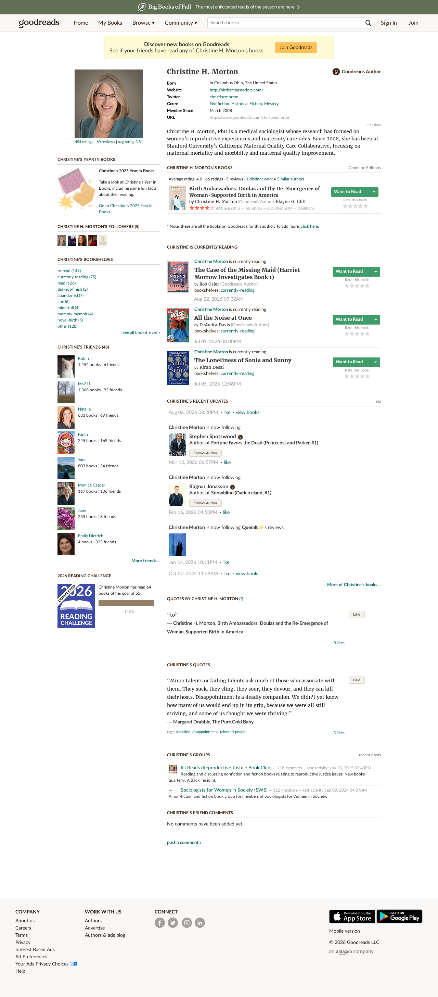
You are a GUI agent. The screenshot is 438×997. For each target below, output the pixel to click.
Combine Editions (365, 168)
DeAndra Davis (214, 324)
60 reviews (105, 142)
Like (356, 614)
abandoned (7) (70, 295)
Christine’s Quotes (188, 665)
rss (378, 401)
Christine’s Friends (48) (83, 347)
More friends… (145, 561)
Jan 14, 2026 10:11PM (193, 562)
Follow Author (205, 453)
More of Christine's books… (354, 585)
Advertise (95, 928)
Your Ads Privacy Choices (42, 964)
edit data (373, 125)
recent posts (370, 755)
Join (413, 23)
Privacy (22, 942)
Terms (21, 935)
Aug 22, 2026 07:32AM (219, 299)
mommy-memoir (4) (75, 314)
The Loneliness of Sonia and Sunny (242, 360)
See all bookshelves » (141, 332)
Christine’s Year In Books (86, 159)
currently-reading (238, 290)
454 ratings (84, 142)
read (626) (66, 283)
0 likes (339, 643)
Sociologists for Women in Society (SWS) (224, 790)
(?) (241, 599)
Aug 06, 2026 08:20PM (193, 412)
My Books (110, 23)
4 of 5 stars (360, 206)
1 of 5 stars (345, 206)
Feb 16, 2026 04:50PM (193, 512)
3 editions (306, 208)
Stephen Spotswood (212, 436)
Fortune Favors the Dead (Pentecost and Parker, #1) (264, 443)
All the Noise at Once (223, 318)
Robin (83, 358)
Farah (83, 434)
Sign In (389, 23)
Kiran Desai (211, 367)
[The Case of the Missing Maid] (178, 292)
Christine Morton (211, 262)
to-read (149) (69, 271)
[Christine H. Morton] (109, 137)
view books (247, 412)
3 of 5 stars (355, 206)
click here (309, 226)
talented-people (233, 732)
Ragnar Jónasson (208, 486)
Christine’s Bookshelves (85, 259)
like (226, 412)
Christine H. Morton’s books (200, 168)
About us (25, 921)
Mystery (271, 104)
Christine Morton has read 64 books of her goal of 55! (125, 590)
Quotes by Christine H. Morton (202, 599)
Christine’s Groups (188, 755)
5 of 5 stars (365, 206)
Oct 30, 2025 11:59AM (193, 573)
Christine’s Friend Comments (200, 813)
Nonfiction (219, 104)
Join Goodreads (296, 47)
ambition (183, 732)
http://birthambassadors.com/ (236, 90)
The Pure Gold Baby (233, 722)
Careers (23, 928)
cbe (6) (63, 302)
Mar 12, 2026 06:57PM (193, 462)
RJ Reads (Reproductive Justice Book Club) (226, 768)
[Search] (368, 23)
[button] (143, 22)
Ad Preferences (31, 957)
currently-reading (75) (76, 277)
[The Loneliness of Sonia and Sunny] (178, 383)
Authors (93, 921)
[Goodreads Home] (39, 22)
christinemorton (224, 97)
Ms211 (84, 384)
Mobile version (344, 931)
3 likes (339, 733)
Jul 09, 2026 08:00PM (217, 341)
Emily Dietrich (90, 536)
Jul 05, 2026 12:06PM (217, 384)
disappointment (205, 732)
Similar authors (290, 179)
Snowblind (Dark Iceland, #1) (241, 493)
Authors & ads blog (105, 935)
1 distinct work (259, 179)
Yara (82, 460)
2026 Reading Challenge (84, 576)
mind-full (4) (68, 308)
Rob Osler (209, 284)
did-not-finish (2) (72, 289)
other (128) (67, 326)
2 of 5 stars (350, 206)
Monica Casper (91, 485)
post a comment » (184, 843)
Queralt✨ (252, 527)
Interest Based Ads (35, 949)
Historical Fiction (246, 104)
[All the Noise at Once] (178, 341)
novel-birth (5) (70, 320)
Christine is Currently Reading (202, 247)
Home (81, 23)
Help (20, 971)
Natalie (84, 409)
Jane (82, 510)
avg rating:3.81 (130, 142)
